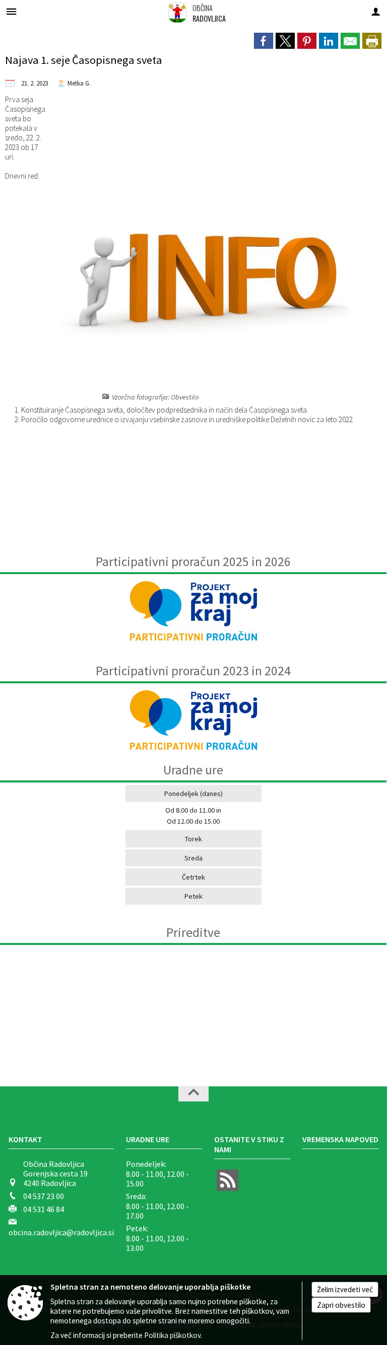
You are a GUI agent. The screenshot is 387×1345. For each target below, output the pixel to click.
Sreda (193, 857)
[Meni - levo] (11, 11)
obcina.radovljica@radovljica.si (61, 1232)
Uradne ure (147, 1139)
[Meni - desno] (375, 11)
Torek (193, 838)
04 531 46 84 (43, 1209)
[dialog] (372, 41)
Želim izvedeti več (345, 1289)
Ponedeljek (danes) (193, 793)
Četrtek (193, 877)
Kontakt (25, 1139)
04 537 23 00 (43, 1196)
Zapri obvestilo (341, 1305)
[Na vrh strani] (193, 1093)
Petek (193, 896)
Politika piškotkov (172, 1335)
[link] (263, 41)
